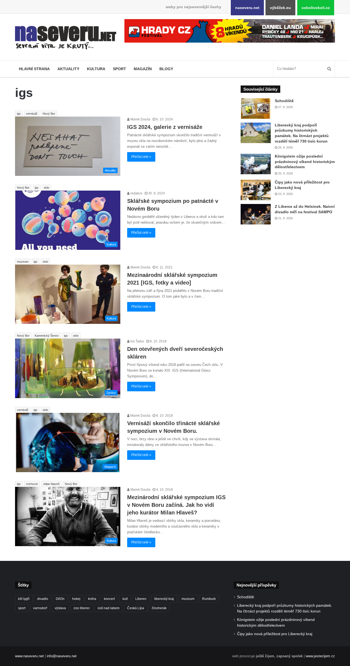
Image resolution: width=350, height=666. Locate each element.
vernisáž (31, 113)
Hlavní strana (34, 69)
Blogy (166, 69)
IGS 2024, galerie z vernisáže (164, 127)
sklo (46, 187)
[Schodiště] (256, 108)
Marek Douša (140, 119)
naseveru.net (247, 7)
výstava (60, 608)
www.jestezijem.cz (320, 656)
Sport (119, 69)
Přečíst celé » (141, 157)
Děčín (60, 599)
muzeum (22, 261)
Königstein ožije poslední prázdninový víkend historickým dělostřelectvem (305, 161)
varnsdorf (40, 608)
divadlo (42, 599)
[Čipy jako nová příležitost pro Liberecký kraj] (256, 190)
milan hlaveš (51, 484)
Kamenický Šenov (47, 335)
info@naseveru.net (62, 656)
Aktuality (68, 69)
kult (125, 599)
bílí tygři (24, 599)
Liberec (141, 599)
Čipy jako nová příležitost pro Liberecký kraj (274, 634)
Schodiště (284, 101)
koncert (109, 599)
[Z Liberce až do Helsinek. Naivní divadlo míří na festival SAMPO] (256, 214)
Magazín (143, 69)
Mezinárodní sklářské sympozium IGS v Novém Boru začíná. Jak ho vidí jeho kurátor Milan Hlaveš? (176, 505)
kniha (92, 599)
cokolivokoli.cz (316, 7)
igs (19, 113)
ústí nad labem (108, 608)
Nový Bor (49, 113)
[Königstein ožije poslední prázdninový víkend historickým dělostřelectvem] (256, 164)
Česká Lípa (135, 608)
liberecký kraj (164, 599)
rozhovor (32, 484)
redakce (136, 193)
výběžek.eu (280, 7)
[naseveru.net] (65, 37)
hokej (76, 599)
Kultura (96, 69)
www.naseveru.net (29, 656)
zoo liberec (82, 608)
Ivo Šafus (137, 341)
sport (21, 608)
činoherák (159, 608)
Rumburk (209, 599)
